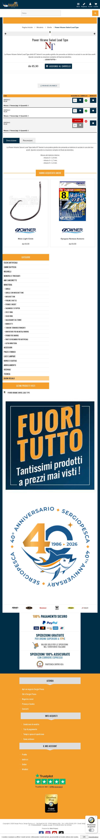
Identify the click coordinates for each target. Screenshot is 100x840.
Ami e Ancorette (10, 280)
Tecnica (7, 373)
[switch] (91, 830)
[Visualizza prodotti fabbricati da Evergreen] (29, 608)
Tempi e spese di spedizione (33, 734)
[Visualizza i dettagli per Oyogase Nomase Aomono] (72, 201)
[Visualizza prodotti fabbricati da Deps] (70, 608)
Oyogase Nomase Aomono (72, 239)
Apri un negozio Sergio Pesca (33, 689)
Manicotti (9, 323)
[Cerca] (95, 13)
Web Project (54, 828)
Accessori (8, 347)
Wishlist (25, 769)
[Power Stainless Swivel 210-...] (74, 34)
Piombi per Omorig (12, 335)
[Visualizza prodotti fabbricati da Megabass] (43, 608)
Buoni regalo (9, 378)
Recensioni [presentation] (27, 140)
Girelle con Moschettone (14, 292)
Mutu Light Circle (25, 239)
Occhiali (7, 369)
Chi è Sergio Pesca (29, 694)
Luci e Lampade (9, 356)
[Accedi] (90, 4)
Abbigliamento (10, 365)
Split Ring (9, 312)
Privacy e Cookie (28, 703)
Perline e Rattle (11, 300)
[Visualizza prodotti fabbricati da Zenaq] (15, 608)
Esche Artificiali (11, 262)
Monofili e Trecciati (12, 275)
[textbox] (41, 13)
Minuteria (8, 284)
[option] (15, 609)
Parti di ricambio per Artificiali (16, 339)
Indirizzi (25, 759)
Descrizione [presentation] (11, 140)
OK (84, 837)
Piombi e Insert (10, 304)
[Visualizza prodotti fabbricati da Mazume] (84, 608)
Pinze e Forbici (10, 351)
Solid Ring (9, 316)
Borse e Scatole (10, 360)
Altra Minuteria (11, 343)
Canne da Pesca (10, 267)
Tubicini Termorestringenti (15, 327)
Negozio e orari (27, 698)
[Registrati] (84, 4)
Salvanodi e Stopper (12, 308)
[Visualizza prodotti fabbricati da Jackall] (57, 608)
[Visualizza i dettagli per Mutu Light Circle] (25, 201)
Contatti (25, 708)
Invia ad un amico (49, 86)
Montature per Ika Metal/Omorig (17, 331)
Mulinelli (7, 271)
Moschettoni (10, 296)
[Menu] (78, 4)
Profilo (24, 754)
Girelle (7, 288)
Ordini (24, 764)
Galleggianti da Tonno (13, 320)
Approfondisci (93, 837)
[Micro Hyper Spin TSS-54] (26, 34)
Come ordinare (28, 739)
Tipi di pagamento (30, 729)
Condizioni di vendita (31, 724)
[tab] (11, 140)
